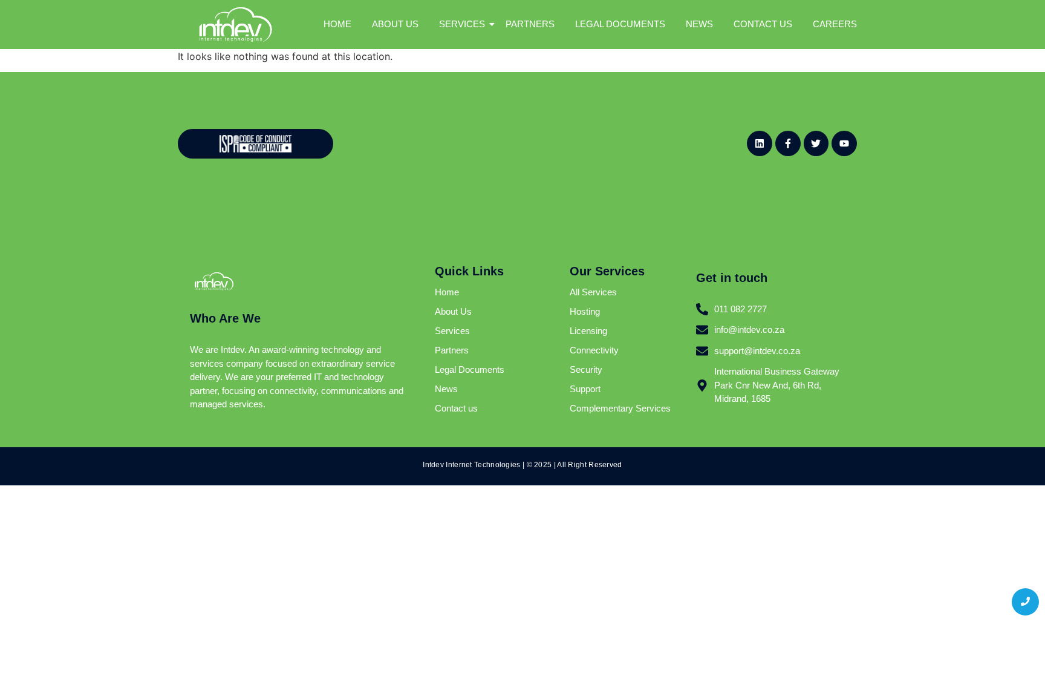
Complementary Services (620, 408)
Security (586, 369)
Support (585, 389)
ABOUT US (395, 24)
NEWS (699, 24)
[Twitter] (816, 143)
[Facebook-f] (788, 143)
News (446, 389)
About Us (453, 311)
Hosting (585, 311)
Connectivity (594, 350)
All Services (593, 292)
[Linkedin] (759, 143)
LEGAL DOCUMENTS (620, 24)
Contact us (456, 408)
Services (452, 331)
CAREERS (835, 24)
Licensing (588, 331)
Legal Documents (469, 369)
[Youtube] (844, 143)
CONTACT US (763, 24)
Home (447, 292)
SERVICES (462, 24)
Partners (452, 350)
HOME (337, 24)
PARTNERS (530, 24)
